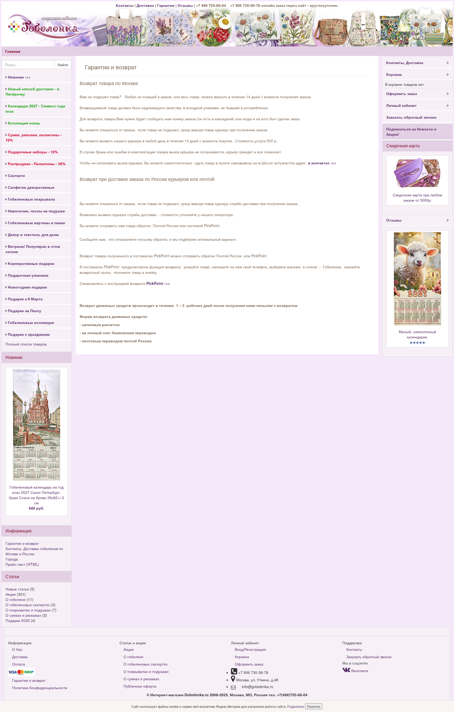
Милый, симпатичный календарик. (417, 334)
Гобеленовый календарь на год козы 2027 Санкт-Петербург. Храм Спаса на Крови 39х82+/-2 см (36, 497)
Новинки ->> (18, 77)
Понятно (313, 706)
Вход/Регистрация (250, 649)
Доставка (145, 5)
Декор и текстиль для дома (33, 234)
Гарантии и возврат (22, 543)
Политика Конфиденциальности (39, 687)
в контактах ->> (321, 162)
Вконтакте (359, 670)
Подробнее (296, 706)
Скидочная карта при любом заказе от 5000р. (417, 197)
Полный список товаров (26, 344)
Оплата (18, 664)
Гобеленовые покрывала (31, 199)
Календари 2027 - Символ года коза (35, 108)
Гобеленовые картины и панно (36, 222)
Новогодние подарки (27, 287)
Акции (11, 594)
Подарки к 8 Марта (25, 298)
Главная (12, 51)
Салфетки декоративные (30, 187)
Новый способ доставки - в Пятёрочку (32, 91)
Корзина (394, 74)
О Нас (17, 649)
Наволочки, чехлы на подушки (36, 210)
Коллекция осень (23, 122)
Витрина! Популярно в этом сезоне (33, 249)
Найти (63, 64)
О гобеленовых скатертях (28, 604)
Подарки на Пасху (24, 310)
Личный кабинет (401, 105)
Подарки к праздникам (28, 334)
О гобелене (15, 599)
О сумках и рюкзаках (23, 615)
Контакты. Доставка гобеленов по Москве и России (34, 551)
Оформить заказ (401, 93)
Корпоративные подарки (30, 263)
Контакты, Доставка (404, 62)
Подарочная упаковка (27, 275)
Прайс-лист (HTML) (22, 564)
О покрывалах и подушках (28, 609)
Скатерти (16, 175)
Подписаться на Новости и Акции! (411, 131)
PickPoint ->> (158, 283)
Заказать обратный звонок (411, 117)
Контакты (125, 5)
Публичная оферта (139, 686)
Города (12, 559)
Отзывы (186, 5)
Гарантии (165, 5)
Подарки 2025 (18, 620)
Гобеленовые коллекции (30, 322)
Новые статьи (17, 588)
